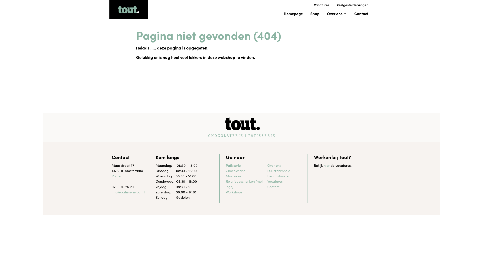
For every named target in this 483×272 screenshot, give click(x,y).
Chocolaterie (235, 170)
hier (327, 165)
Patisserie (233, 165)
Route (116, 176)
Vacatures (321, 4)
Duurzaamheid (278, 170)
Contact (361, 13)
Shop (314, 13)
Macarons (234, 176)
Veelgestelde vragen (352, 4)
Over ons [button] (334, 13)
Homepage (293, 13)
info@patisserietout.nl (128, 192)
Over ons (274, 165)
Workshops (234, 192)
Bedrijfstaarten (278, 176)
